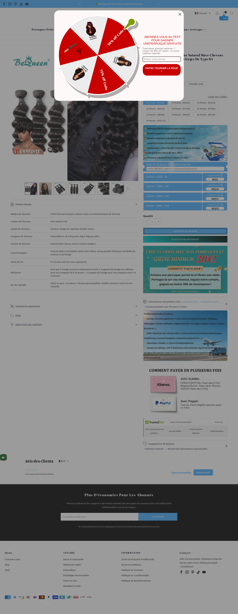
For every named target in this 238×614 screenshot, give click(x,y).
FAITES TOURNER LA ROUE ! (161, 70)
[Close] (180, 14)
